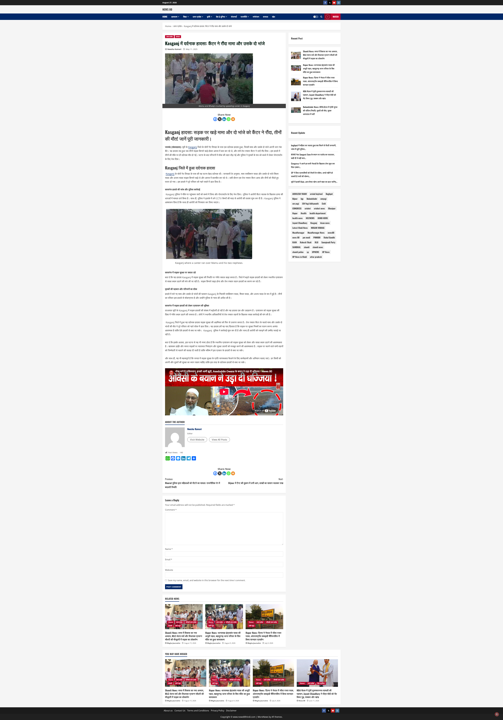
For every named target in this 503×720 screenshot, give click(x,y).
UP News (326, 252)
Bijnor (294, 198)
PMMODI (316, 237)
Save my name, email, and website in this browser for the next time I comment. (206, 580)
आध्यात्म (174, 16)
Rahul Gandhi (329, 237)
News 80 (302, 701)
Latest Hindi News (300, 227)
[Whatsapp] (229, 119)
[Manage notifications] (497, 714)
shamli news (318, 247)
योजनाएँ (234, 16)
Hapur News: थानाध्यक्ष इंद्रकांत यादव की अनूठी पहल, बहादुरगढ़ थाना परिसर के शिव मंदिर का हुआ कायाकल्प (222, 636)
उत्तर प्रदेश (197, 16)
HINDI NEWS (323, 218)
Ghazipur (331, 208)
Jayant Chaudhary (299, 223)
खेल (273, 16)
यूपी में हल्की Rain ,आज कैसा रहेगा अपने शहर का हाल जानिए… (314, 181)
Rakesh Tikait (305, 242)
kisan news (325, 223)
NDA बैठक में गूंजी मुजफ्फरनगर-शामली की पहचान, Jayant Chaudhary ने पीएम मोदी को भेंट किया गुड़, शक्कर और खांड (319, 95)
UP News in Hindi (299, 256)
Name (169, 549)
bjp (302, 198)
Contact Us (179, 710)
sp (308, 252)
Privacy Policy (217, 710)
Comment (171, 509)
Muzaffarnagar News (316, 232)
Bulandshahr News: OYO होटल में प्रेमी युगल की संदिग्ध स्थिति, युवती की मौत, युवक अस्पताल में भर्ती (320, 110)
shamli (306, 247)
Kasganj (192, 147)
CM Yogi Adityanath (310, 203)
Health (303, 213)
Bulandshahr (312, 198)
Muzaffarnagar (298, 232)
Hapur (294, 213)
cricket (308, 208)
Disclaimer (231, 710)
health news (297, 218)
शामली (170, 626)
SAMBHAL (296, 247)
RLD (316, 242)
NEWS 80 (167, 9)
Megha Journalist (173, 643)
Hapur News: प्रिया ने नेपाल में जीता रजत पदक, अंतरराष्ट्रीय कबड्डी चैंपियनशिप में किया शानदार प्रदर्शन (263, 636)
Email (168, 559)
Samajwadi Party (328, 242)
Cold (324, 203)
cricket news (319, 208)
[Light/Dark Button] (315, 16)
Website (169, 570)
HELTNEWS (310, 218)
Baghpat (329, 193)
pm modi (306, 237)
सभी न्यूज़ (178, 626)
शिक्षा (185, 16)
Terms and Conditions (198, 710)
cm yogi (295, 203)
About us (168, 710)
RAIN (294, 242)
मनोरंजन (256, 16)
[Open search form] (321, 16)
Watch (336, 16)
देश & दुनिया (220, 16)
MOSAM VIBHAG (317, 227)
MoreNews (263, 716)
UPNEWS (315, 252)
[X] (220, 119)
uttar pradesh (316, 256)
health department (318, 213)
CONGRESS (296, 208)
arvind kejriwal (316, 193)
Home (164, 16)
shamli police (298, 252)
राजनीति (244, 16)
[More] (233, 119)
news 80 (295, 237)
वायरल (265, 16)
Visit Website (197, 439)
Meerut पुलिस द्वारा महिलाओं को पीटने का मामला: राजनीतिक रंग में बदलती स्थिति (192, 483)
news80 (331, 232)
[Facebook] (215, 119)
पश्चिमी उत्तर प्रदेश (191, 622)
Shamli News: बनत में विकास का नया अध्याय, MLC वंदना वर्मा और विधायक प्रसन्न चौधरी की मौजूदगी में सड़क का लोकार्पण (183, 636)
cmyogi (323, 198)
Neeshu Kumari (174, 49)
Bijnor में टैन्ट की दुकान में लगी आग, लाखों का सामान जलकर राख (255, 481)
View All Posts (219, 439)
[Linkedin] (224, 119)
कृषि (208, 16)
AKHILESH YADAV (299, 193)
